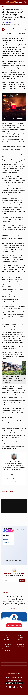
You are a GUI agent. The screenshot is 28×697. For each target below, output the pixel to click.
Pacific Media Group (18, 677)
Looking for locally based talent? (14, 561)
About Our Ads (17, 680)
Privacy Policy (10, 680)
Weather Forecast (20, 642)
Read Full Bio (14, 483)
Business (20, 633)
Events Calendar (20, 644)
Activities (8, 633)
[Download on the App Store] (9, 683)
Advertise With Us (14, 667)
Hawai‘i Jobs (8, 644)
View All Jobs (19, 529)
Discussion (7, 635)
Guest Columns (20, 646)
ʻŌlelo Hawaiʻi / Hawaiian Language (7, 649)
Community (7, 646)
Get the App (14, 657)
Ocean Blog (20, 637)
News (3, 6)
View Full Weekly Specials (14, 625)
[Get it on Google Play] (18, 683)
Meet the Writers (14, 664)
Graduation (20, 648)
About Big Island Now (14, 654)
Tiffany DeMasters (7, 22)
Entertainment (20, 635)
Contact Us (14, 661)
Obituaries (20, 639)
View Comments (14, 608)
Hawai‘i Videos (7, 639)
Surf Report (7, 642)
